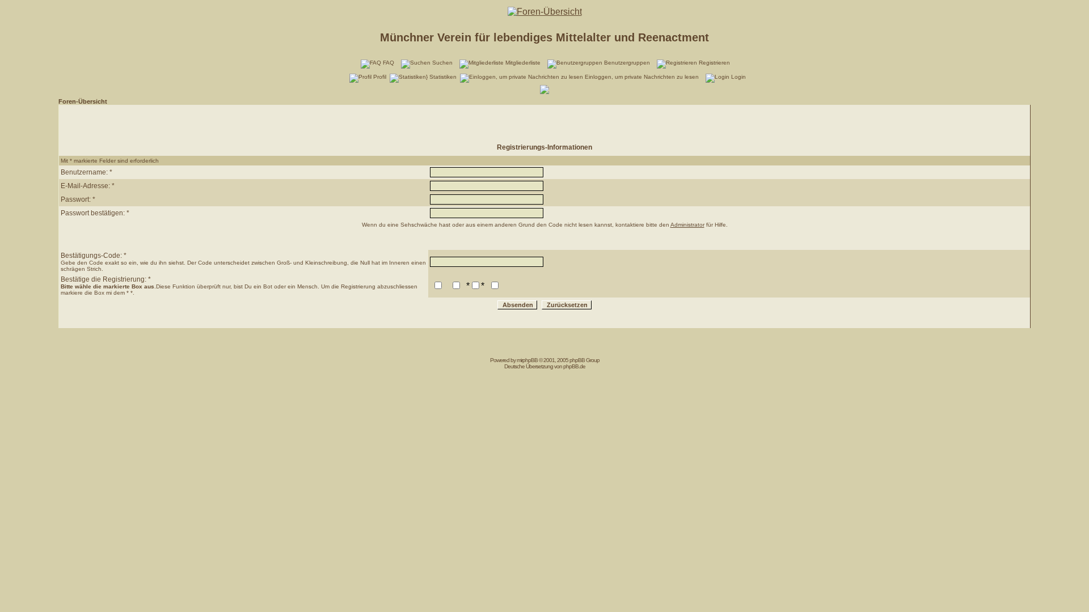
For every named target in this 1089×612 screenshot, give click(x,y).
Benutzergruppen (627, 63)
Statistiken (443, 77)
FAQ (388, 63)
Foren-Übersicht (82, 101)
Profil (379, 77)
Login (738, 77)
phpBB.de (574, 366)
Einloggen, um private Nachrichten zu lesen (642, 77)
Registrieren (714, 63)
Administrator (687, 225)
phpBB (530, 360)
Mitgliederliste (523, 63)
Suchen (442, 63)
